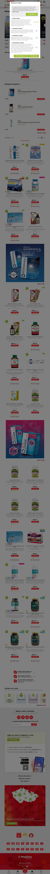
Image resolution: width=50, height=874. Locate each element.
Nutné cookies (16, 18)
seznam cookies (15, 11)
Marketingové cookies (18, 42)
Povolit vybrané (20, 56)
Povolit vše (32, 14)
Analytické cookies (17, 28)
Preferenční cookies (18, 35)
